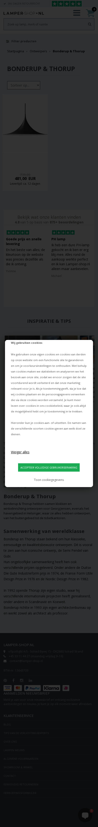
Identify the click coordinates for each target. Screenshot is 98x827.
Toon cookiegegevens (49, 480)
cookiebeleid (53, 405)
